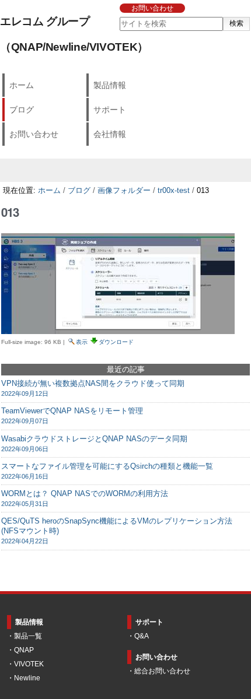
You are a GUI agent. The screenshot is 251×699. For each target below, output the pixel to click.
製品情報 (109, 85)
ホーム (21, 85)
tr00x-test (174, 190)
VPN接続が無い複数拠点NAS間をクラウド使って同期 (92, 388)
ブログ (21, 109)
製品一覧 (28, 636)
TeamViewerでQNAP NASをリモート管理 (72, 415)
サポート (109, 109)
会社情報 (109, 134)
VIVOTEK (29, 664)
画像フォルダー (124, 190)
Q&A (141, 636)
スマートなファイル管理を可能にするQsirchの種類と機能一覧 (107, 471)
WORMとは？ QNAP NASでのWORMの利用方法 (84, 498)
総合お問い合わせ (162, 671)
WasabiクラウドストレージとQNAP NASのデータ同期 (94, 443)
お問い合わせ (152, 8)
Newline (27, 678)
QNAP (24, 650)
